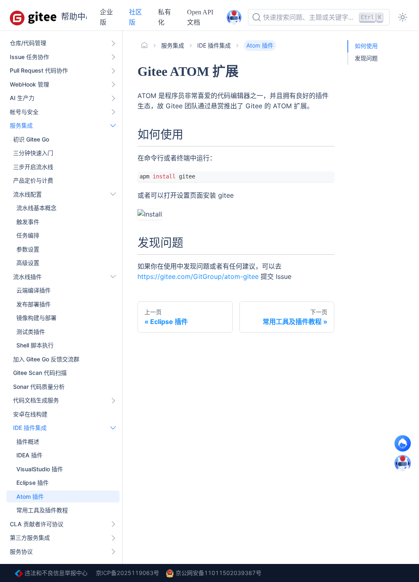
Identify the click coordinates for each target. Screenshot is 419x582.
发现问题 (366, 58)
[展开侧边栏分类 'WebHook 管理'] (113, 84)
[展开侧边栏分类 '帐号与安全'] (113, 112)
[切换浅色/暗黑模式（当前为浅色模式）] (402, 17)
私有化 (164, 17)
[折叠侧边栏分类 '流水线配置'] (113, 194)
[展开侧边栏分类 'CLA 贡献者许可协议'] (113, 524)
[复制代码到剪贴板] (324, 181)
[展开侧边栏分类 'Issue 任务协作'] (113, 57)
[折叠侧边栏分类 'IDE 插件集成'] (113, 428)
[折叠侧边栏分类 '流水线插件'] (113, 277)
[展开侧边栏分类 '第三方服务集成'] (113, 538)
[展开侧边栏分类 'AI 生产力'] (113, 98)
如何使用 (366, 46)
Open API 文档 (200, 17)
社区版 (135, 17)
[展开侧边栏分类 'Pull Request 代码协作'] (113, 70)
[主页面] (144, 45)
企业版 (106, 17)
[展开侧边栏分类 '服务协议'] (113, 551)
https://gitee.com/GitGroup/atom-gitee (198, 276)
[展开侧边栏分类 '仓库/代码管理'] (113, 43)
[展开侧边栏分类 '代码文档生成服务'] (113, 400)
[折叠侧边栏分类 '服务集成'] (113, 125)
